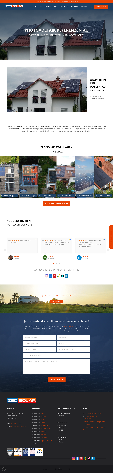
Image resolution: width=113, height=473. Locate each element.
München (43, 416)
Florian (84, 257)
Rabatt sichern (100, 7)
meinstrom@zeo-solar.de (18, 426)
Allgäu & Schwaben (46, 441)
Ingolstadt (43, 432)
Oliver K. (16, 257)
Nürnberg (43, 422)
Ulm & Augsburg (45, 444)
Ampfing (43, 413)
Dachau (43, 419)
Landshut (43, 435)
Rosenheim (44, 438)
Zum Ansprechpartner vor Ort (56, 203)
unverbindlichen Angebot (70, 1)
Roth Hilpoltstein (45, 428)
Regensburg (44, 425)
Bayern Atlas (68, 326)
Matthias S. (52, 257)
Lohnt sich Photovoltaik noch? (92, 413)
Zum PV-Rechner (56, 301)
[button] (3, 469)
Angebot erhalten (56, 380)
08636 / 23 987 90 (15, 424)
